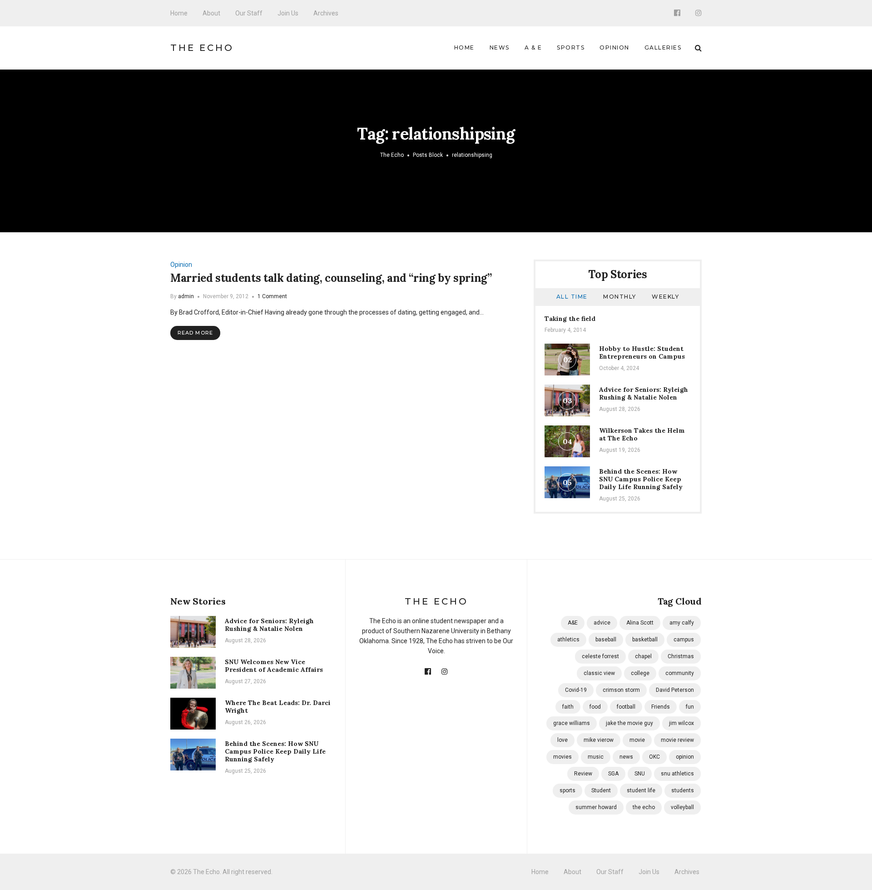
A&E (573, 623)
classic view (599, 673)
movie (637, 740)
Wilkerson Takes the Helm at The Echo (642, 434)
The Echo (202, 47)
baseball (605, 639)
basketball (645, 639)
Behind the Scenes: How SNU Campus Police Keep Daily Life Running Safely (641, 479)
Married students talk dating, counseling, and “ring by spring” (331, 278)
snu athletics (677, 773)
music (596, 757)
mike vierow (599, 740)
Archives (325, 13)
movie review (677, 740)
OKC (654, 757)
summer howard (596, 807)
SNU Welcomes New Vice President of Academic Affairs (274, 666)
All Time (572, 296)
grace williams (571, 723)
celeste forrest (600, 656)
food (595, 707)
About (211, 13)
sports (567, 790)
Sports (571, 47)
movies (562, 757)
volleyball (682, 807)
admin (186, 296)
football (626, 707)
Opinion (614, 47)
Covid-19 (576, 690)
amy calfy (681, 623)
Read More (195, 333)
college (640, 673)
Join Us (287, 13)
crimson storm (621, 690)
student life (641, 790)
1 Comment (272, 296)
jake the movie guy (629, 723)
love (562, 740)
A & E (533, 47)
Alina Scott (640, 623)
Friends (660, 707)
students (682, 790)
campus (684, 639)
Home (179, 13)
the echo (644, 807)
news (626, 757)
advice (602, 623)
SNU (639, 773)
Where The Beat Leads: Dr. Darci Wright (278, 707)
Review (583, 773)
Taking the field (570, 319)
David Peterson (675, 690)
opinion (685, 757)
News (500, 47)
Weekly (665, 296)
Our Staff (249, 13)
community (679, 673)
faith (568, 707)
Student (601, 790)
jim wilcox (681, 723)
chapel (643, 656)
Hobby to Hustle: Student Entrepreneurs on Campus (642, 352)
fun (690, 707)
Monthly (619, 296)
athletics (568, 639)
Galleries (663, 47)
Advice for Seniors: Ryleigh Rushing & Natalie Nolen (643, 393)
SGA (613, 773)
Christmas (681, 656)
